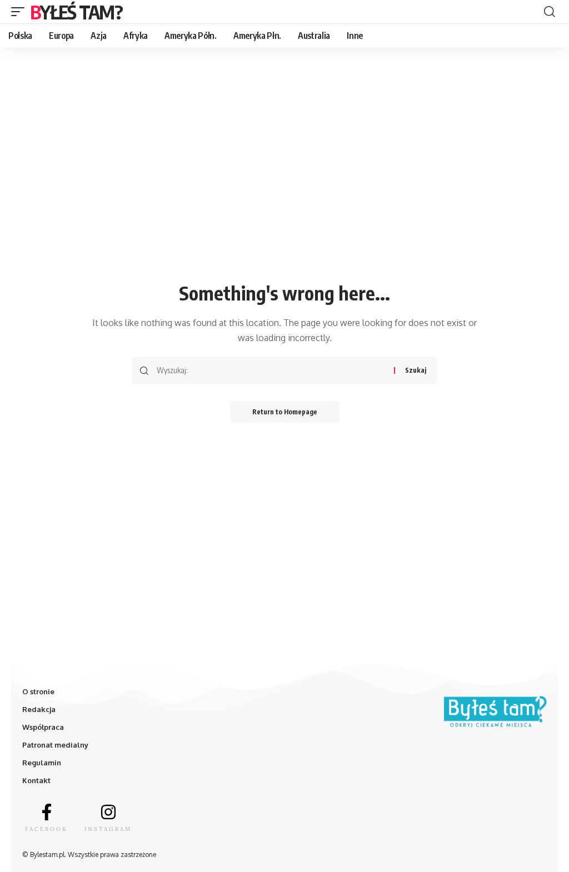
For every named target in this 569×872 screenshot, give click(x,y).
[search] (549, 11)
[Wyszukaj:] (271, 370)
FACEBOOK (46, 829)
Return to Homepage (284, 412)
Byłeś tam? (76, 11)
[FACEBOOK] (46, 812)
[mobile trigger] (20, 11)
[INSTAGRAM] (108, 812)
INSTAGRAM (108, 829)
